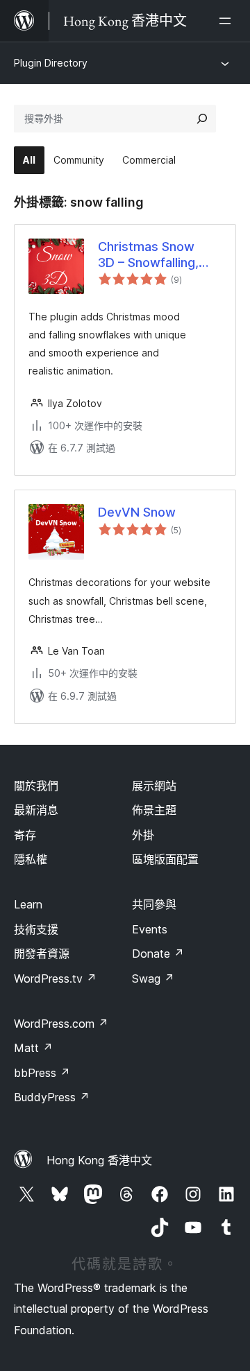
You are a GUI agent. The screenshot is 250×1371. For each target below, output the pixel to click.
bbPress (42, 1073)
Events (149, 929)
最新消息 (36, 810)
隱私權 (30, 859)
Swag (153, 978)
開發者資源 (41, 953)
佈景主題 (154, 810)
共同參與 (154, 904)
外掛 (143, 835)
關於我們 (36, 786)
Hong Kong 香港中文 (99, 1160)
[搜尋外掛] (202, 118)
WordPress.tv (55, 978)
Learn (28, 904)
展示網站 (154, 786)
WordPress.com (61, 1024)
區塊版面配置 (165, 859)
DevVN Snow (137, 512)
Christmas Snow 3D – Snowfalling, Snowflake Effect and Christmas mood (159, 255)
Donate (158, 953)
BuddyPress (52, 1097)
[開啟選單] (228, 21)
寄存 (25, 835)
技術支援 (36, 929)
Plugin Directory (51, 63)
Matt (33, 1048)
